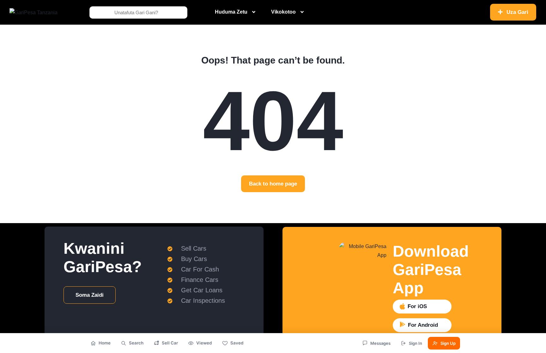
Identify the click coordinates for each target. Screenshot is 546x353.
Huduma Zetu (231, 12)
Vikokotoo (283, 12)
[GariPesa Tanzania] (33, 12)
